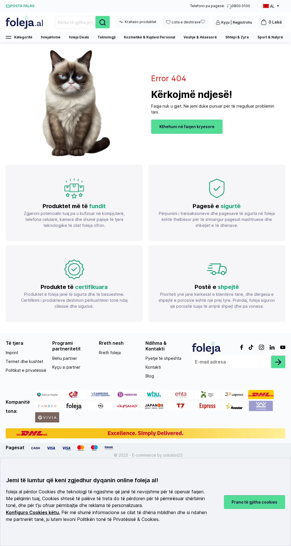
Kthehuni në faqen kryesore (187, 126)
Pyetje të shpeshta (163, 358)
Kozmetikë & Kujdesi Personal (149, 37)
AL (272, 6)
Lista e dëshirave (186, 22)
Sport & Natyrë (270, 37)
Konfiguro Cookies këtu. (33, 512)
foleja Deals (79, 37)
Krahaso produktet (140, 22)
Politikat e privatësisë (26, 370)
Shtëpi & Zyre (237, 37)
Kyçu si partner (66, 367)
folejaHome (51, 37)
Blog (150, 375)
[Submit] (278, 362)
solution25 (173, 455)
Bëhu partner (64, 358)
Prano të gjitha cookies (254, 502)
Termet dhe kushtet (24, 361)
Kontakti (153, 367)
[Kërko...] (102, 22)
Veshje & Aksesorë (200, 37)
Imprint (12, 352)
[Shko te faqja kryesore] (24, 22)
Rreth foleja (110, 352)
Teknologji (106, 37)
